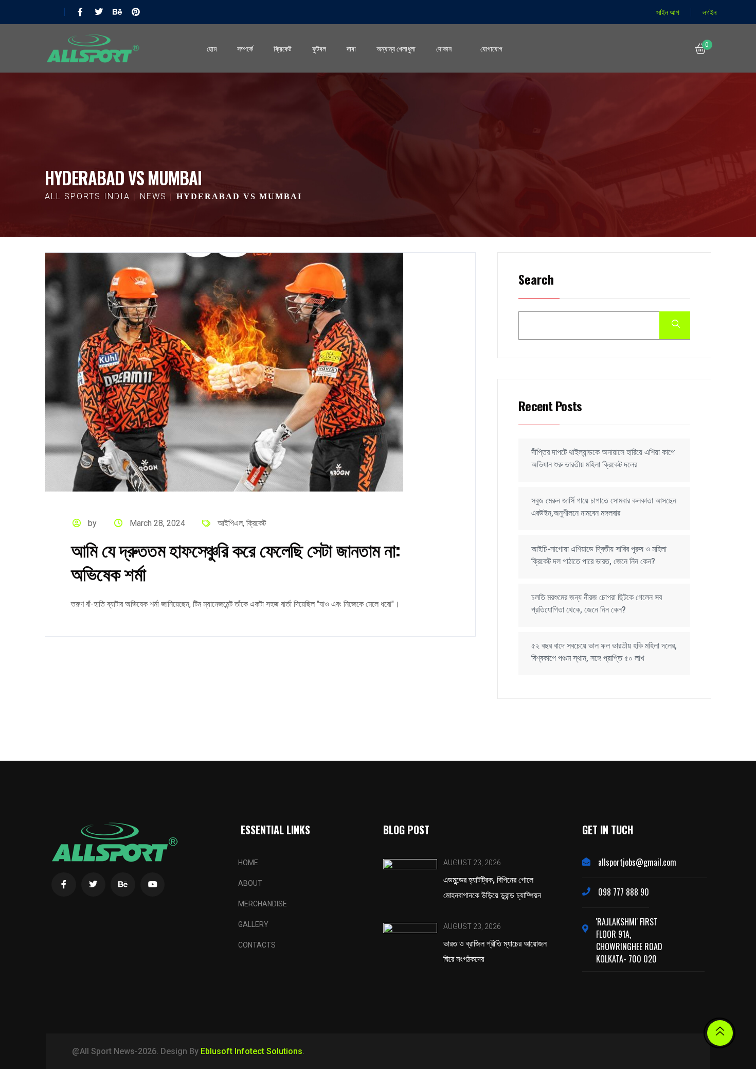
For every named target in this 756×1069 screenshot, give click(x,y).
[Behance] (117, 12)
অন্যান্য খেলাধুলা (396, 48)
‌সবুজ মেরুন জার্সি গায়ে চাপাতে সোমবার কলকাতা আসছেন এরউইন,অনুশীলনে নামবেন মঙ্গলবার (603, 507)
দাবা (351, 48)
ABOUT (250, 883)
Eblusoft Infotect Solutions (251, 1051)
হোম (212, 48)
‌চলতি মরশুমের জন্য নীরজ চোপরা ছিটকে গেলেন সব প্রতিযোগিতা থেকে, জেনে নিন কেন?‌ (596, 603)
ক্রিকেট (283, 48)
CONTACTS (257, 945)
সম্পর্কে (245, 48)
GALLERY (253, 924)
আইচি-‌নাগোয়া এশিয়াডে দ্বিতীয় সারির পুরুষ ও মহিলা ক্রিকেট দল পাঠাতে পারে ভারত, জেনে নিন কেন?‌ (599, 555)
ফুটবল (319, 48)
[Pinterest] (136, 12)
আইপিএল (230, 523)
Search (536, 280)
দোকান (444, 48)
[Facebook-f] (80, 12)
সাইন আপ (667, 11)
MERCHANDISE (262, 904)
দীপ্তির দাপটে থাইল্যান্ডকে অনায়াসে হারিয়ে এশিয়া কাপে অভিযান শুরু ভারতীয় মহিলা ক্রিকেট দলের (603, 458)
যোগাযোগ (491, 48)
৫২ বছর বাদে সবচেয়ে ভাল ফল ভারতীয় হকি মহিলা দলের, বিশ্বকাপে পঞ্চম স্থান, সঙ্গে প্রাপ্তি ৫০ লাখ (604, 652)
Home (248, 862)
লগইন (709, 11)
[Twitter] (99, 12)
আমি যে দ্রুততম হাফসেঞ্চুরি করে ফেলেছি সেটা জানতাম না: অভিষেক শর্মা (236, 560)
